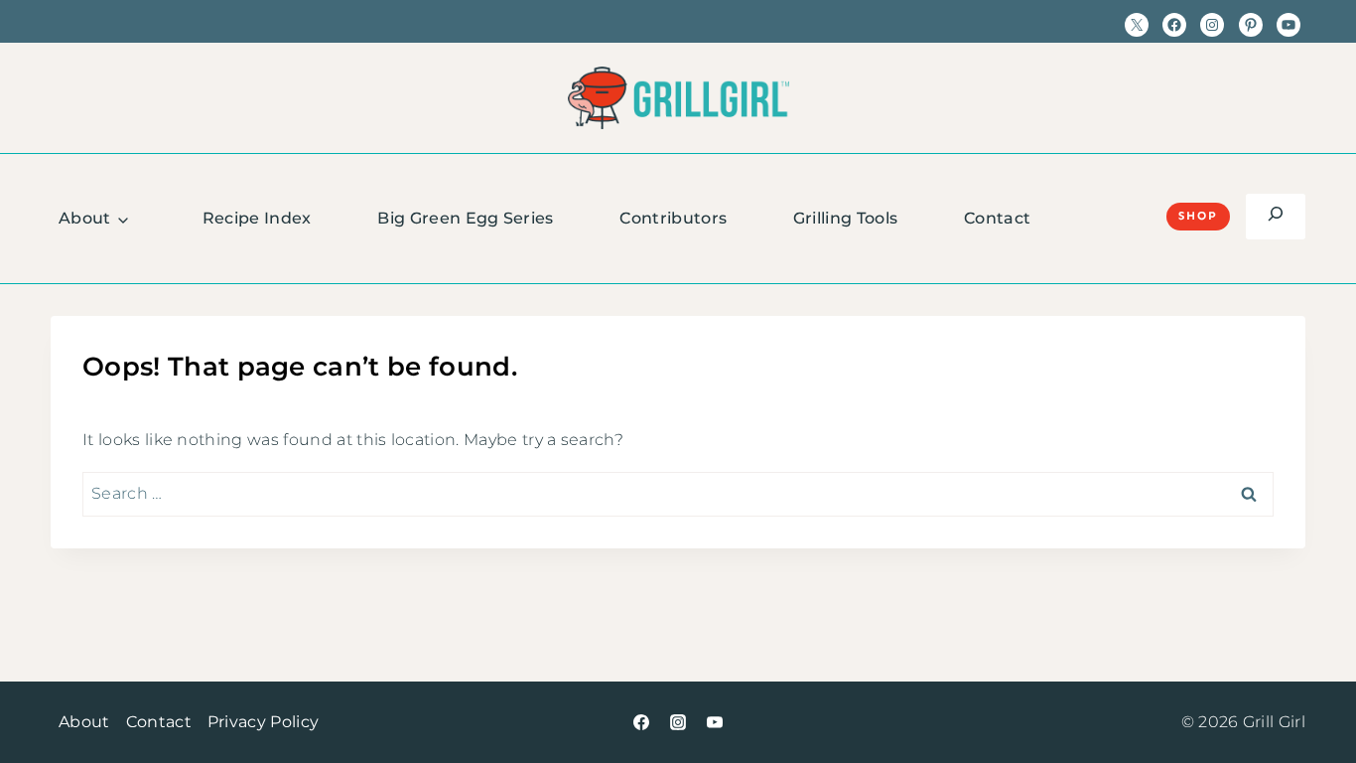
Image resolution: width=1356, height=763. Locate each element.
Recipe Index (257, 218)
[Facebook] (641, 722)
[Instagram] (678, 722)
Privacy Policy (263, 721)
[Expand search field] (1275, 216)
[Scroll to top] (1309, 687)
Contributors (673, 218)
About (85, 218)
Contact (997, 218)
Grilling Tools (845, 218)
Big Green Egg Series (465, 218)
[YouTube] (715, 722)
